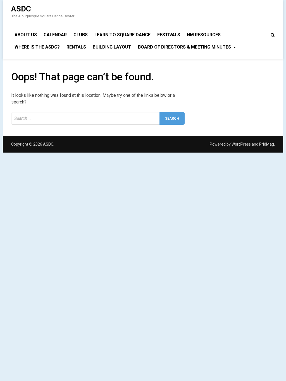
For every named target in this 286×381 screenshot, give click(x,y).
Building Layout (112, 47)
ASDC (21, 8)
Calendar (55, 34)
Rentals (76, 47)
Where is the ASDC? (37, 47)
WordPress (241, 144)
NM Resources (204, 34)
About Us (26, 34)
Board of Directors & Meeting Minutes (184, 47)
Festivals (168, 34)
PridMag (266, 144)
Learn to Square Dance (122, 34)
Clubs (80, 34)
